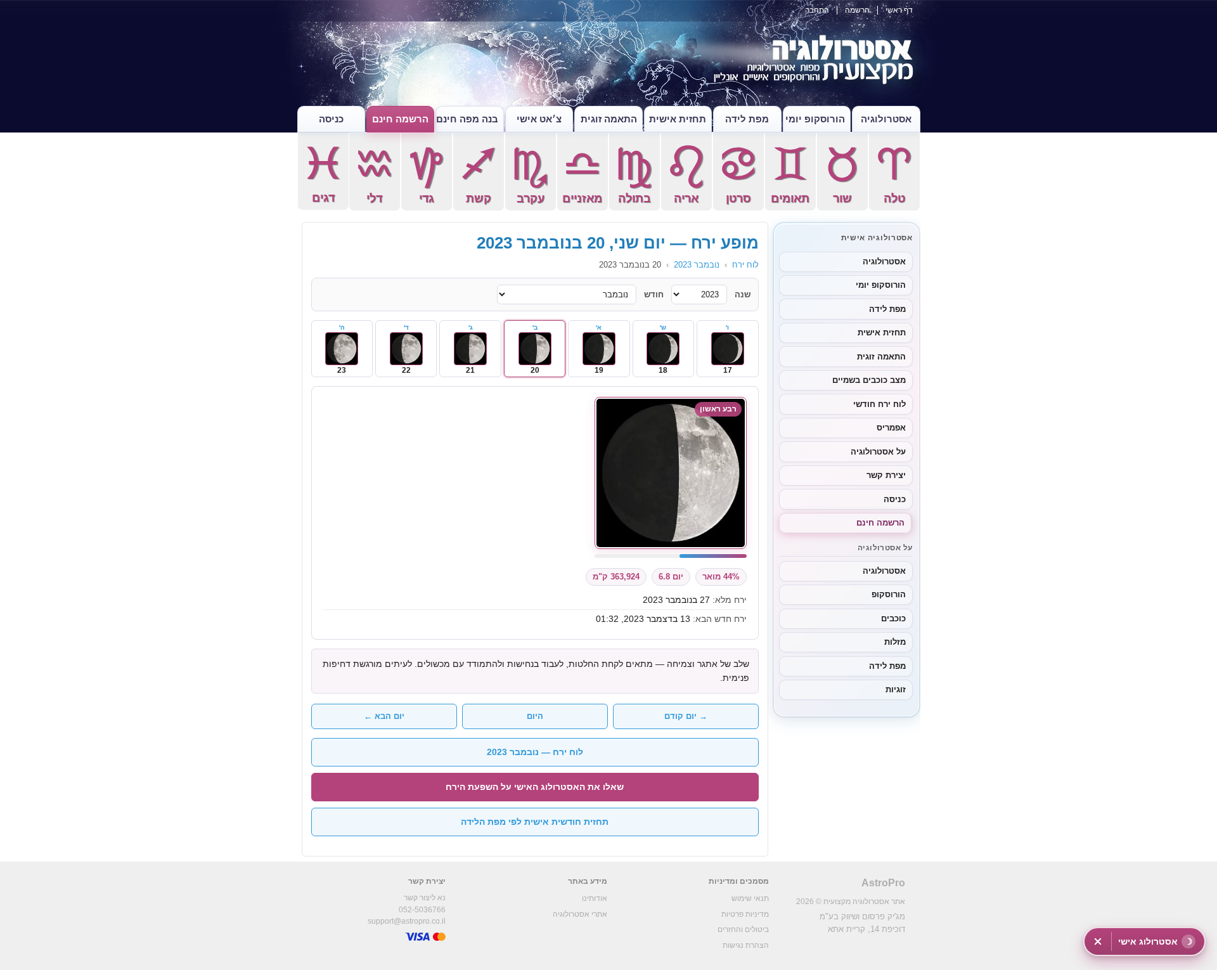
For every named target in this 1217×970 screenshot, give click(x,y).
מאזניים (582, 175)
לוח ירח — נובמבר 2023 (535, 752)
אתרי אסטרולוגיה (580, 914)
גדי (426, 175)
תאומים (790, 175)
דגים (323, 174)
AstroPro (883, 882)
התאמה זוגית (609, 118)
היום (535, 716)
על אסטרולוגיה (878, 451)
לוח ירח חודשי (879, 404)
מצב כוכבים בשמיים (869, 380)
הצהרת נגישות (746, 945)
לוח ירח (745, 264)
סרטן (738, 175)
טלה (894, 175)
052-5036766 (422, 909)
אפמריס (891, 427)
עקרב (530, 175)
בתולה (634, 175)
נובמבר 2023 (696, 264)
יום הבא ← (384, 716)
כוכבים (893, 618)
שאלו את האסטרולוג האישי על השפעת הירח (535, 787)
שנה (742, 294)
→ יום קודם (685, 716)
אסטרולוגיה (886, 118)
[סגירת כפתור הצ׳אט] (1098, 941)
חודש (654, 294)
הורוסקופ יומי (815, 118)
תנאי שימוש (750, 898)
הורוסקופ (889, 594)
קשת (478, 175)
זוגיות (895, 689)
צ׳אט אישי (539, 118)
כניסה (331, 118)
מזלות (895, 642)
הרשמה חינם (400, 118)
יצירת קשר (886, 475)
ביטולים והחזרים (743, 929)
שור (842, 175)
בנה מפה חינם (467, 118)
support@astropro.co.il (407, 921)
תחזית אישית (677, 118)
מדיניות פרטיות (745, 914)
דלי (374, 175)
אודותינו (594, 898)
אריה (686, 175)
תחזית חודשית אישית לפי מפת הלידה (534, 822)
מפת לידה (747, 118)
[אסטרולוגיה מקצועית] (608, 63)
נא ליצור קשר (425, 897)
